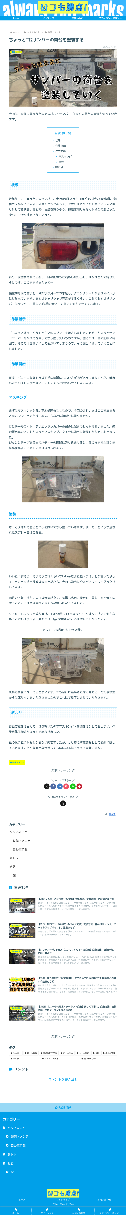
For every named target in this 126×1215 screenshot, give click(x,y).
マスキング (65, 156)
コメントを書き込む (63, 1079)
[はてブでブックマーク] (60, 786)
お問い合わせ (104, 1200)
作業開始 (60, 151)
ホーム (21, 1200)
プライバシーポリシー (63, 1204)
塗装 (61, 161)
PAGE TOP (64, 1107)
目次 (58, 133)
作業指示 (60, 145)
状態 (58, 140)
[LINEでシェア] (73, 786)
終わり (59, 167)
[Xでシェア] (47, 786)
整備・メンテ (18, 762)
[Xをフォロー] (63, 803)
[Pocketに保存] (66, 786)
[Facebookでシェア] (53, 786)
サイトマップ (63, 1200)
